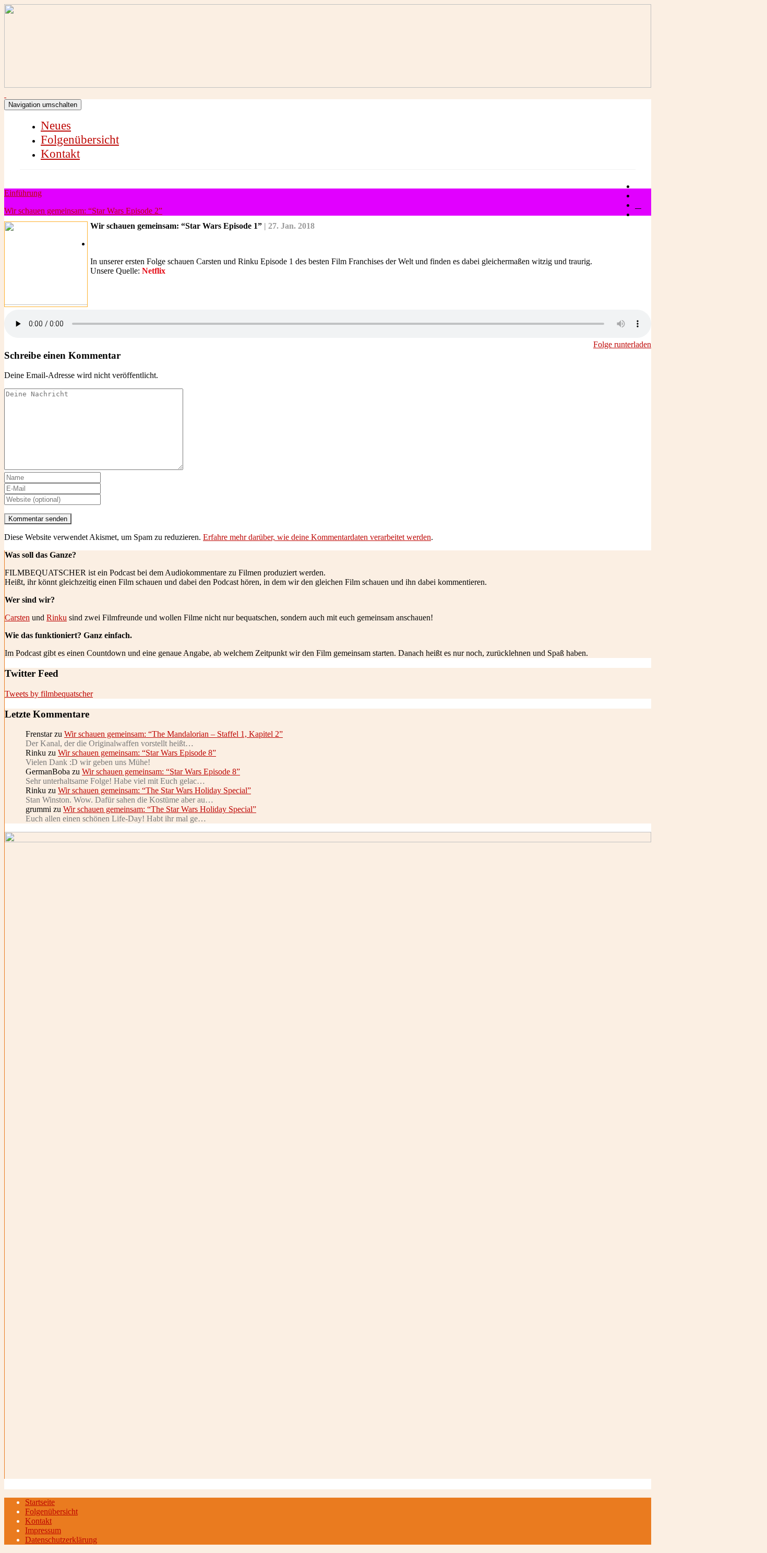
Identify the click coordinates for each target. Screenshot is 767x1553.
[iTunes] (638, 205)
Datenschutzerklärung (61, 1539)
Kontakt (60, 153)
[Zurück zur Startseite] (5, 94)
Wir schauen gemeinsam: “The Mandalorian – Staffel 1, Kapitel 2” (173, 734)
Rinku (56, 617)
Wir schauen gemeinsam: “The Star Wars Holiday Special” (154, 790)
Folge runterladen (622, 344)
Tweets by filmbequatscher (49, 693)
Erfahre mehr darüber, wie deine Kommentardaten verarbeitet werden (317, 537)
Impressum (43, 1530)
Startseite (40, 1502)
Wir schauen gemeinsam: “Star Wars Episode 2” (83, 210)
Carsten (17, 617)
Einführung (23, 193)
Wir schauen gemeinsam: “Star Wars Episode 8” (137, 752)
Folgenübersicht (80, 139)
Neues (56, 125)
